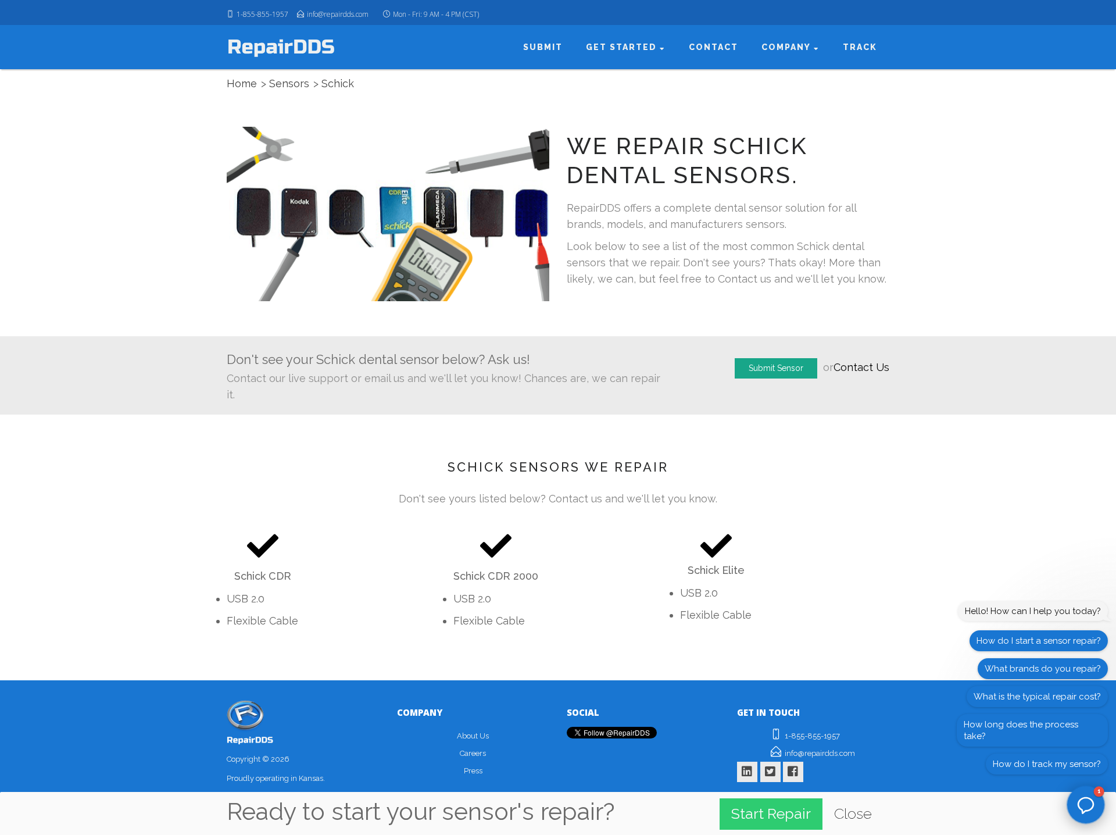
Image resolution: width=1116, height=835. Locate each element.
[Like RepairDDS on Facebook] (793, 769)
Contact (715, 47)
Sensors (289, 83)
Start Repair (771, 813)
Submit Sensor (776, 368)
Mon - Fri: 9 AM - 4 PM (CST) (436, 14)
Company (789, 47)
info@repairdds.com (338, 14)
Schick (337, 83)
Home (242, 83)
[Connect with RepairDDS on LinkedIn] (747, 769)
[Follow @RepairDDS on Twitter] (770, 769)
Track (860, 47)
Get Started (626, 47)
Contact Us (861, 367)
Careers (473, 753)
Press (473, 770)
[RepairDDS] (281, 46)
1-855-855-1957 (262, 14)
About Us (473, 735)
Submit (547, 47)
